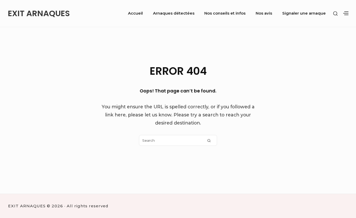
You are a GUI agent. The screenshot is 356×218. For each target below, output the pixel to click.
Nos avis (264, 13)
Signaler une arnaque (304, 13)
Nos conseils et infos (224, 13)
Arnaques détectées (173, 13)
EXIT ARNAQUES (39, 13)
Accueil (135, 13)
